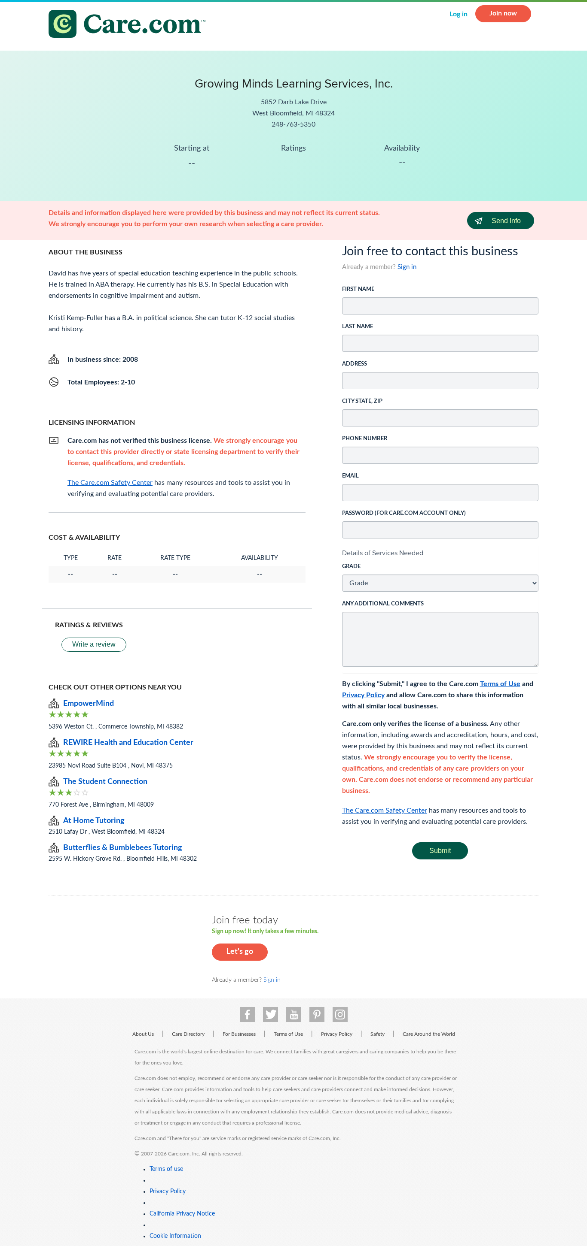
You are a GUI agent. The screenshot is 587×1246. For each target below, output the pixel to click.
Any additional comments (383, 604)
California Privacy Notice (182, 1214)
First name (358, 289)
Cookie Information (175, 1236)
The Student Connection (105, 782)
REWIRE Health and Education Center (128, 743)
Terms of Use (500, 683)
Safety (377, 1034)
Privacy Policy (363, 695)
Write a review (94, 644)
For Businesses (239, 1034)
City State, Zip (362, 401)
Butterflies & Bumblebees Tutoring (122, 848)
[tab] (440, 553)
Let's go (239, 952)
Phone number (364, 439)
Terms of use (166, 1169)
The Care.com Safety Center (384, 810)
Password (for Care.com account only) (404, 513)
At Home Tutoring (94, 821)
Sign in (406, 267)
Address (354, 364)
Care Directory (188, 1034)
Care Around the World (429, 1034)
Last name (357, 327)
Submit (440, 850)
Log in (458, 14)
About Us (143, 1034)
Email (350, 476)
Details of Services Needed (382, 553)
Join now (503, 13)
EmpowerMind (88, 704)
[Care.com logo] (130, 25)
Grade (351, 566)
